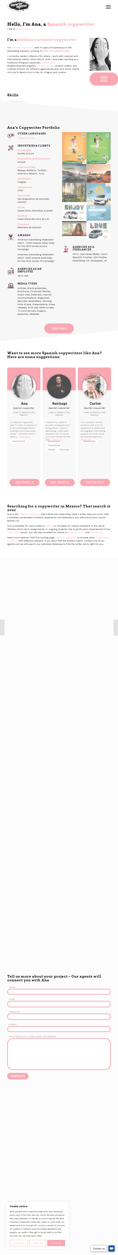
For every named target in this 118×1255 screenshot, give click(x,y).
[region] (37, 1225)
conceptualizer (45, 65)
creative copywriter (29, 514)
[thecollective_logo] (19, 6)
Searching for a (22, 506)
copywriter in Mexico (59, 506)
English (22, 138)
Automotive (24, 150)
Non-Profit (24, 195)
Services (23, 215)
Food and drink (76, 532)
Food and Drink (16, 102)
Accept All (56, 1243)
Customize (19, 1243)
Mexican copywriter (22, 47)
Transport (23, 224)
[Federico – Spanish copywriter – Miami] (2, 628)
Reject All (37, 1243)
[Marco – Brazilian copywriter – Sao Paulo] (116, 628)
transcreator (48, 62)
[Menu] (107, 6)
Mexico (20, 29)
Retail (21, 207)
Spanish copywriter (70, 24)
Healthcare (24, 178)
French (31, 138)
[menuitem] (107, 6)
